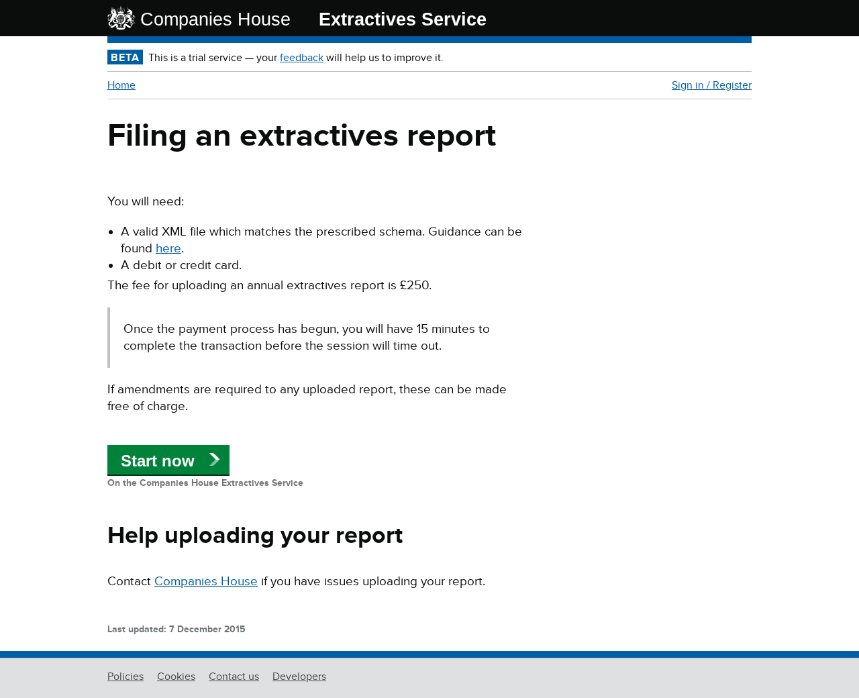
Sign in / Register (712, 85)
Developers (299, 676)
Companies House (215, 19)
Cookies (176, 676)
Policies (125, 676)
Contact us (234, 676)
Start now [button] (158, 461)
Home (121, 85)
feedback (301, 57)
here (168, 248)
